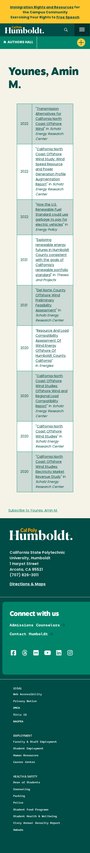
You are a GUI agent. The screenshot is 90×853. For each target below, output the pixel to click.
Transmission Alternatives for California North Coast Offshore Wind (49, 119)
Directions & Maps (28, 584)
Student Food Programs (30, 809)
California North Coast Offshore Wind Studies (49, 431)
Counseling (21, 789)
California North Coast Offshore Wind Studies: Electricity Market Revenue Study (50, 467)
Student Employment (28, 748)
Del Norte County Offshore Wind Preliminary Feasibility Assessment (51, 300)
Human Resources (25, 755)
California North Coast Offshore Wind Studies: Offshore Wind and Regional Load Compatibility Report (51, 391)
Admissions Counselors (35, 625)
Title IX (20, 714)
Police (18, 802)
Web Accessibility (27, 694)
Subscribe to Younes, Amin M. (33, 510)
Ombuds (18, 830)
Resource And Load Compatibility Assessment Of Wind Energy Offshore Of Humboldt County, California (52, 346)
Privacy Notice (25, 701)
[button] (66, 30)
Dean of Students (26, 782)
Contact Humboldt (29, 634)
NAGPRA (18, 721)
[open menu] (82, 30)
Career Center (24, 762)
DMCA (16, 707)
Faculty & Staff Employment (35, 741)
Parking (19, 796)
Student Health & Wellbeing (35, 816)
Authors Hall (20, 42)
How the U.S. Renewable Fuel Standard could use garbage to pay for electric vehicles (52, 215)
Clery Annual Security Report (36, 823)
